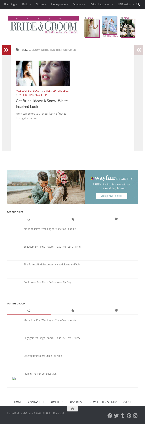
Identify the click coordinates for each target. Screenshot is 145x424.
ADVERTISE (76, 402)
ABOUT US (56, 402)
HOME (18, 402)
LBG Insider (124, 4)
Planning (9, 4)
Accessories (23, 90)
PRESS (127, 402)
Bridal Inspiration (100, 4)
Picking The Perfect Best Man (40, 373)
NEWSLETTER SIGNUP (103, 402)
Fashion (22, 95)
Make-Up (41, 95)
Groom (40, 4)
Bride (25, 4)
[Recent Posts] (29, 219)
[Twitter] (116, 415)
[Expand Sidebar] (6, 50)
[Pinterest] (129, 415)
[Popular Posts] (72, 219)
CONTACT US (36, 402)
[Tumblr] (122, 415)
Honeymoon (58, 4)
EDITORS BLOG (61, 90)
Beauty (37, 90)
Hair (31, 95)
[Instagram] (135, 415)
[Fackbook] (110, 415)
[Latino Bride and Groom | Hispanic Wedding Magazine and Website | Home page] (72, 27)
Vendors (78, 4)
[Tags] (116, 219)
